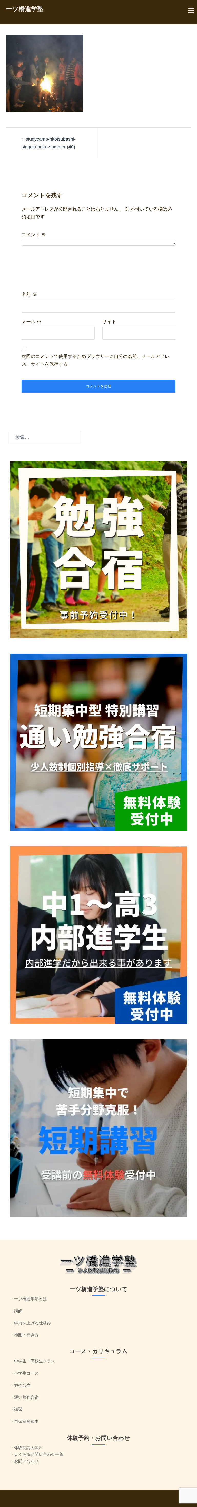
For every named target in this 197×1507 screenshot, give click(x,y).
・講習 (16, 1409)
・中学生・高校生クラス (32, 1361)
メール (31, 321)
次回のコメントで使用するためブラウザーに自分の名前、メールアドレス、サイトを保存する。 (95, 360)
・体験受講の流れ (26, 1448)
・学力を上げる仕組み (30, 1323)
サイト (109, 321)
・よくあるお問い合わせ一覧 (36, 1454)
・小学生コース (24, 1373)
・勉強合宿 (20, 1385)
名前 (29, 294)
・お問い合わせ (24, 1461)
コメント (34, 234)
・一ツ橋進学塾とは (28, 1299)
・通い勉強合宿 (24, 1397)
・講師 (16, 1311)
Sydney (91, 1498)
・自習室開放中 (24, 1421)
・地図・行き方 (24, 1335)
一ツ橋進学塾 (24, 8)
